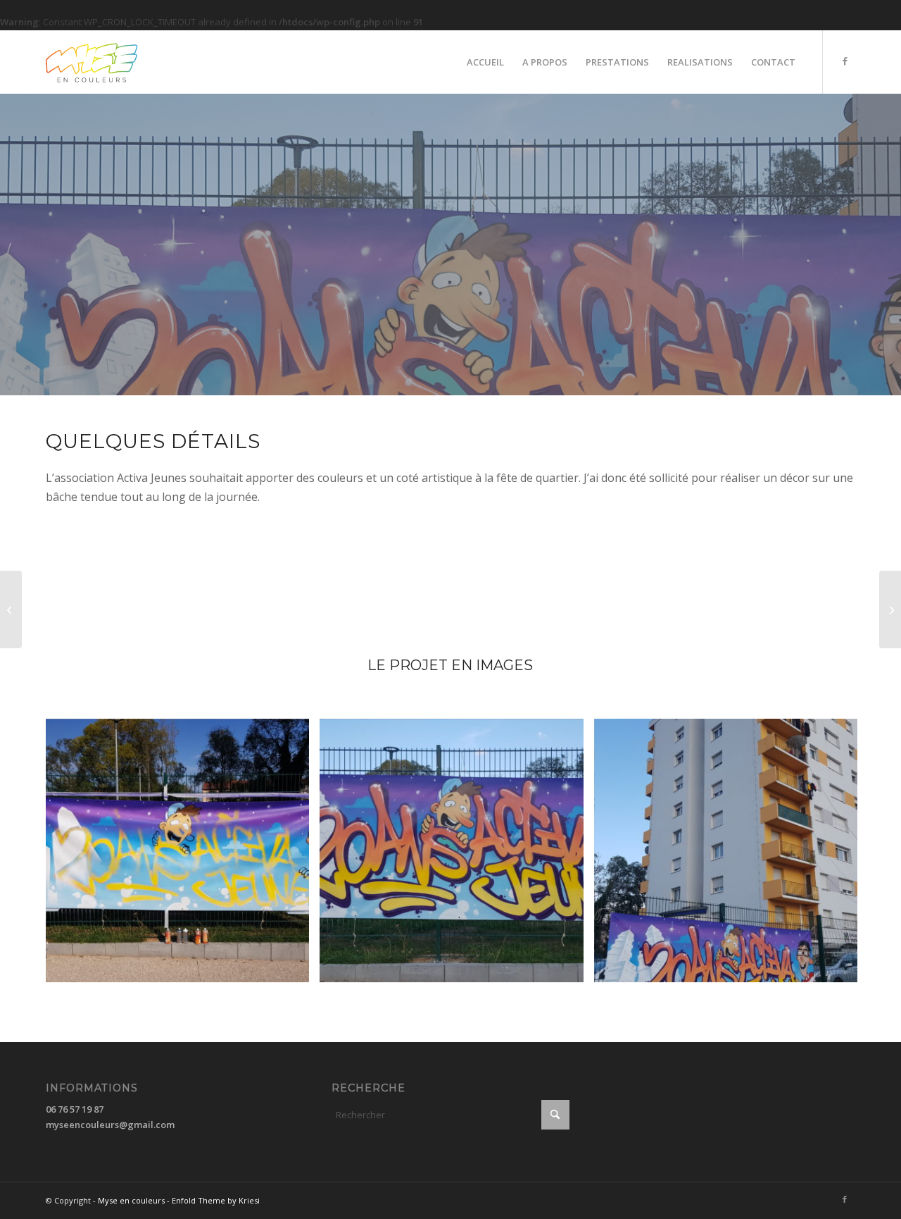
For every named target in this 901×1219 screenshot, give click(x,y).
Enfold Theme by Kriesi (216, 1200)
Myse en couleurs (131, 1200)
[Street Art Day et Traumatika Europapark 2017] (890, 609)
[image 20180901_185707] (731, 856)
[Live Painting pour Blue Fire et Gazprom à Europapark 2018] (11, 609)
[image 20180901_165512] (183, 856)
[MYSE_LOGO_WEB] (115, 62)
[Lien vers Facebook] (844, 61)
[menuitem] (485, 62)
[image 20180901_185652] (456, 856)
